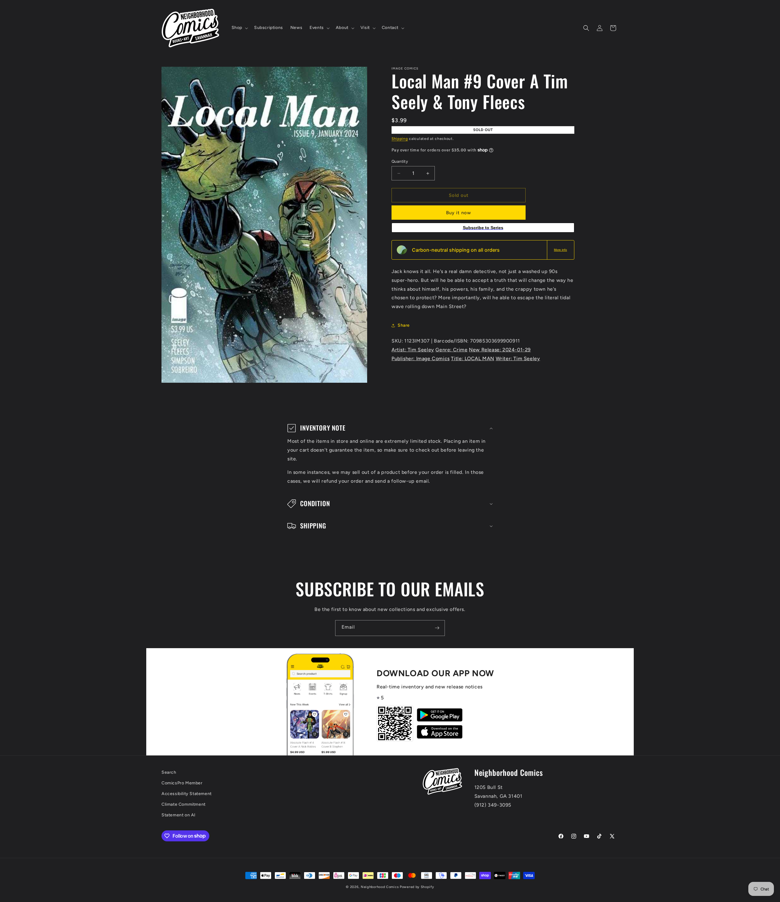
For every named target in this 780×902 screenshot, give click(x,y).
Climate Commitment (183, 804)
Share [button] (404, 325)
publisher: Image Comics (421, 358)
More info (560, 249)
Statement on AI (178, 815)
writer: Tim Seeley (518, 358)
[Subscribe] (437, 628)
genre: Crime (451, 350)
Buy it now (458, 212)
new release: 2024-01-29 (500, 350)
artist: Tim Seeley (413, 350)
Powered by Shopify (417, 887)
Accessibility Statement (186, 793)
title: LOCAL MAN (472, 358)
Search (168, 772)
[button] (239, 27)
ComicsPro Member (182, 783)
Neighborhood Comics (380, 887)
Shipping (400, 139)
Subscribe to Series (483, 227)
